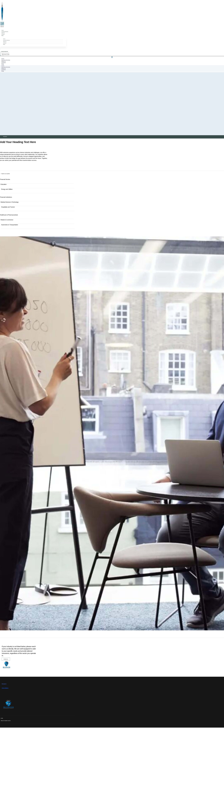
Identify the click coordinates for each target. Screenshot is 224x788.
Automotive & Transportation (9, 225)
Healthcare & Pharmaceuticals (9, 215)
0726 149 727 (4, 697)
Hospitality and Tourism (8, 207)
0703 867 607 (4, 692)
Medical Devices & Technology (9, 202)
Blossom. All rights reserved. (6, 720)
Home (4, 38)
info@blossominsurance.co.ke (7, 686)
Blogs (2, 35)
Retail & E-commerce (7, 220)
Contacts (3, 62)
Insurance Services (5, 31)
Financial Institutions (6, 197)
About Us (4, 41)
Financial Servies (5, 179)
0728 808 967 (4, 690)
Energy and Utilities (6, 189)
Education (3, 184)
